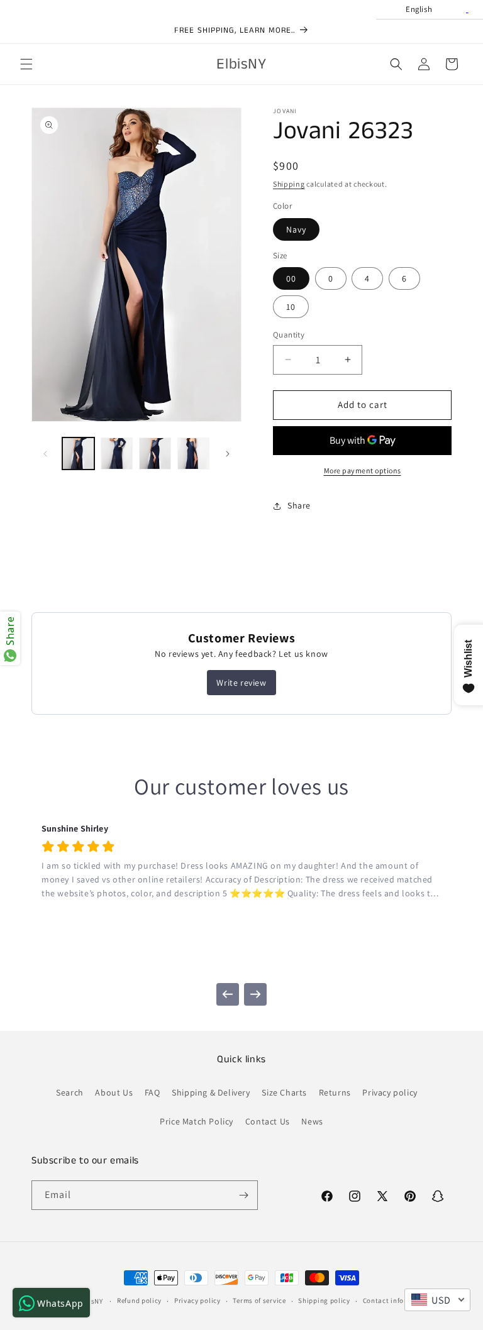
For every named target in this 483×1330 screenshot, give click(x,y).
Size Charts (284, 1092)
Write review (241, 682)
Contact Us (267, 1121)
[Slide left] (45, 454)
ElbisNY (90, 1301)
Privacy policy (389, 1092)
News (312, 1121)
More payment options (362, 470)
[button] (26, 64)
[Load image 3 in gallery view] (155, 453)
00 (291, 278)
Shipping (289, 184)
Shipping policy (324, 1300)
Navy (296, 229)
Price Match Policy (196, 1121)
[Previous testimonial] (227, 994)
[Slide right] (228, 454)
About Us (114, 1092)
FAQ (152, 1092)
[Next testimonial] (255, 994)
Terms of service (259, 1300)
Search (70, 1092)
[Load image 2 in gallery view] (117, 453)
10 (291, 306)
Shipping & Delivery (211, 1092)
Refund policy (139, 1300)
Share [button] (299, 505)
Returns (335, 1092)
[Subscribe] (243, 1195)
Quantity (288, 334)
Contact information (397, 1300)
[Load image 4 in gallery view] (193, 453)
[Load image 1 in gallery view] (78, 453)
